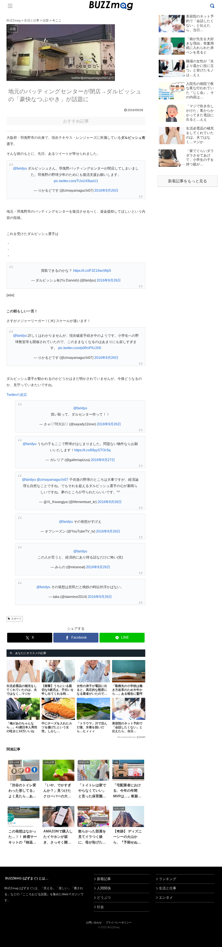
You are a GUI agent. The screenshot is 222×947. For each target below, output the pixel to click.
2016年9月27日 (103, 460)
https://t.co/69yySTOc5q (92, 450)
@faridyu (20, 168)
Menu (10, 6)
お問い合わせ (94, 922)
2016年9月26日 (106, 190)
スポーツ (16, 618)
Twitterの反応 (17, 395)
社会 (100, 907)
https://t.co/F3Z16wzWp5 (92, 270)
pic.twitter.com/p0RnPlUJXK (79, 348)
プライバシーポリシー (119, 922)
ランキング (167, 879)
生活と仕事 (167, 888)
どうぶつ (104, 897)
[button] (14, 765)
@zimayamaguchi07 (52, 479)
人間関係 (104, 888)
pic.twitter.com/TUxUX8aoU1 (76, 181)
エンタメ (166, 897)
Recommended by (127, 737)
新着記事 (104, 879)
